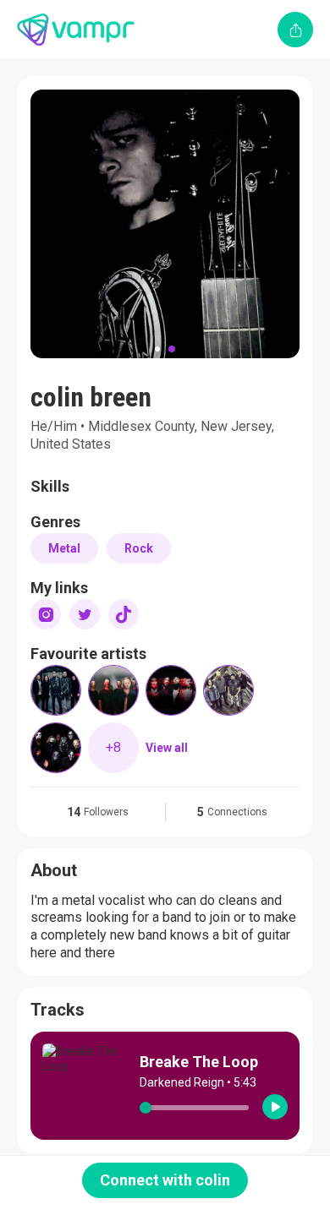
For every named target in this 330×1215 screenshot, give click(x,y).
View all (167, 748)
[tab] (157, 348)
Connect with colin (165, 1180)
